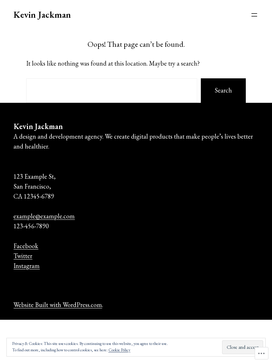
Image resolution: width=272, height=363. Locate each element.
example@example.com (44, 216)
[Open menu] (254, 15)
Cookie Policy (119, 350)
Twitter (22, 256)
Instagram (26, 266)
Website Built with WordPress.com (57, 305)
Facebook (25, 246)
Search (223, 90)
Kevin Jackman (42, 15)
